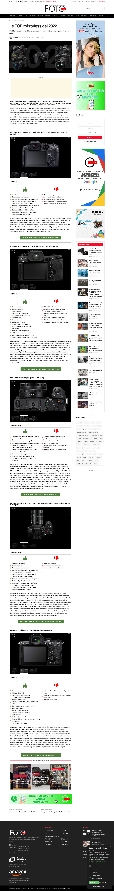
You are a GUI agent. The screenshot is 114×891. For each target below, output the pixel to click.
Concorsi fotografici (81, 429)
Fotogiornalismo (96, 429)
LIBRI (77, 16)
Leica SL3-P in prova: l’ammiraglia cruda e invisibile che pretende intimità (95, 251)
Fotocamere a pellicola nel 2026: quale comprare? (22, 781)
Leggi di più (101, 859)
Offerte (84, 457)
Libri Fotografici (80, 447)
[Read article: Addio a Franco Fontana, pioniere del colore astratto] (83, 263)
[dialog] (99, 867)
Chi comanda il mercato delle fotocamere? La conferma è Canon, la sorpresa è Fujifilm (96, 305)
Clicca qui (25, 848)
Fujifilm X (79, 441)
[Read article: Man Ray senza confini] (83, 372)
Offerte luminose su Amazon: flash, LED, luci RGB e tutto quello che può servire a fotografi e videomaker (95, 292)
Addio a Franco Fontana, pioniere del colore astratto (95, 262)
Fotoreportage (93, 438)
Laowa (84, 444)
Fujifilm (101, 438)
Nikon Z (100, 454)
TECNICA (40, 16)
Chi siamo (26, 1)
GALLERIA (84, 16)
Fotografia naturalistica (82, 438)
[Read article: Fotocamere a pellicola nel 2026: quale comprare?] (83, 404)
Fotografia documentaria (96, 435)
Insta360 (101, 441)
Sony (97, 460)
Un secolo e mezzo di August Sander (95, 281)
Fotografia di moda (93, 432)
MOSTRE (62, 16)
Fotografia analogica (81, 432)
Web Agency (67, 888)
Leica (89, 444)
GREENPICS (92, 16)
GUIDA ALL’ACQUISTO (30, 16)
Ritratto (78, 460)
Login (88, 1)
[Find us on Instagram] (11, 1)
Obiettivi (79, 457)
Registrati (94, 1)
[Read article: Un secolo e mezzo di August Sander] (83, 282)
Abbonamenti (101, 1)
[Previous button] (11, 777)
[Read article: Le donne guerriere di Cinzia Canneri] (83, 317)
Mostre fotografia (81, 454)
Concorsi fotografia (96, 426)
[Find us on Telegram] (16, 1)
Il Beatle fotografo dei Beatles (95, 393)
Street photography (87, 463)
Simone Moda (17, 37)
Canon (98, 422)
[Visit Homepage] (47, 8)
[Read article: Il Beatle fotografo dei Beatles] (83, 395)
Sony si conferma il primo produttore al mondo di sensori (94, 272)
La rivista (101, 16)
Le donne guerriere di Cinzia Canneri (95, 315)
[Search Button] (103, 8)
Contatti (31, 1)
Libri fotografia (96, 444)
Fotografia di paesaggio (82, 435)
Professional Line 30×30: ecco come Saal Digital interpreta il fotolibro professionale (95, 337)
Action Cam (79, 422)
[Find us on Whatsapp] (18, 1)
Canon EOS (79, 426)
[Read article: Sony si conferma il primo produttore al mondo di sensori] (83, 273)
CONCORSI (70, 16)
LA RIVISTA (64, 844)
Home (10, 20)
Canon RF (86, 426)
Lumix (87, 447)
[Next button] (70, 777)
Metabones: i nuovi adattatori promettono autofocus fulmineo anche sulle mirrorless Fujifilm (95, 360)
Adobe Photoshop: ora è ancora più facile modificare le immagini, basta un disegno (95, 326)
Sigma (83, 460)
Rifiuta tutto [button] (105, 882)
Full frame (85, 441)
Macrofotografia (95, 447)
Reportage (98, 457)
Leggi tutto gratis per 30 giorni (49, 1)
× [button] (110, 846)
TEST (20, 16)
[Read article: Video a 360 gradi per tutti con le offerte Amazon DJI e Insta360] (83, 349)
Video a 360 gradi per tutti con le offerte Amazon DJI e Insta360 (95, 348)
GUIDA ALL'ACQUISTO (19, 20)
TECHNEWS (13, 16)
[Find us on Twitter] (14, 1)
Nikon (95, 454)
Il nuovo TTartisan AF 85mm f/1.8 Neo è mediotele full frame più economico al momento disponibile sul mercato (95, 382)
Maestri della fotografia (82, 451)
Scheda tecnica (18, 182)
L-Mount (78, 444)
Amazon (86, 422)
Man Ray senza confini (95, 370)
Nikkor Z (89, 454)
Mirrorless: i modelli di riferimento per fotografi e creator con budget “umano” (59, 778)
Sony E (78, 463)
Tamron (95, 463)
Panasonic (91, 457)
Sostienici (26, 839)
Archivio (92, 422)
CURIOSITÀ (47, 16)
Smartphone (90, 460)
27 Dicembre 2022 (28, 37)
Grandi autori (93, 441)
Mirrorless (92, 451)
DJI (89, 429)
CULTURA (54, 16)
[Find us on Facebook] (9, 1)
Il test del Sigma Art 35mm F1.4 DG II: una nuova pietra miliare (41, 780)
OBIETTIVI (36, 773)
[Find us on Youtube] (20, 1)
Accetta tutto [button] (94, 882)
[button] (40, 182)
